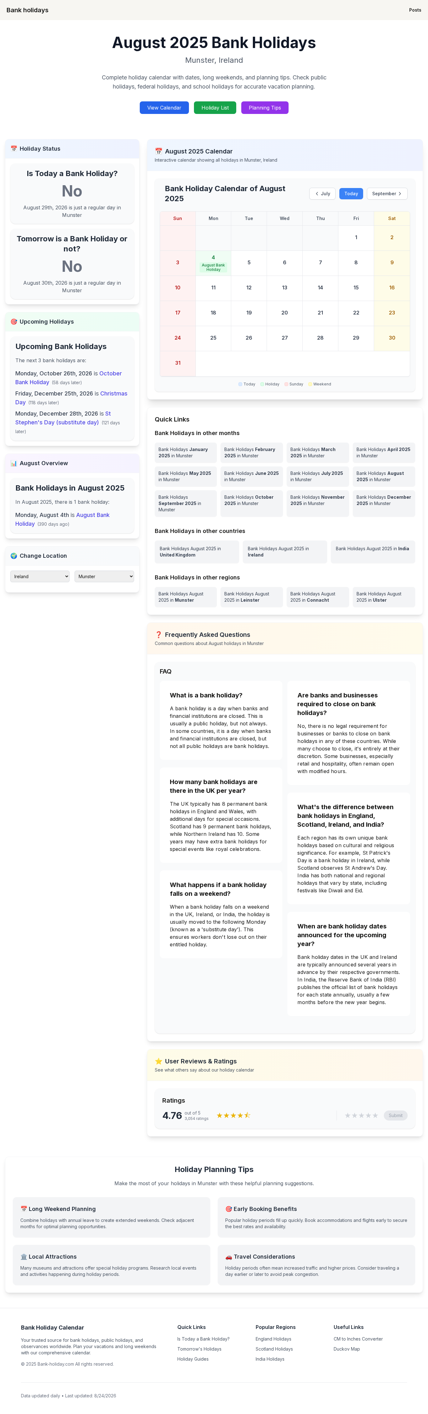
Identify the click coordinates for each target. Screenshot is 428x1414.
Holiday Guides (193, 1359)
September (384, 193)
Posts (415, 10)
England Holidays (273, 1338)
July (325, 193)
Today (351, 193)
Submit (396, 1115)
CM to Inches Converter (358, 1338)
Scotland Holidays (274, 1349)
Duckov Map (347, 1349)
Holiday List (215, 108)
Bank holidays (28, 10)
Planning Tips (265, 108)
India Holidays (270, 1359)
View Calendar (164, 108)
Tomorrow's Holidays (199, 1349)
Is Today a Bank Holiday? (203, 1338)
